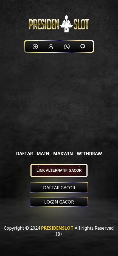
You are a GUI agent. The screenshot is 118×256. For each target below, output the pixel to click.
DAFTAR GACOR (59, 188)
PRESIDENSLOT (57, 228)
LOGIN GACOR (59, 202)
